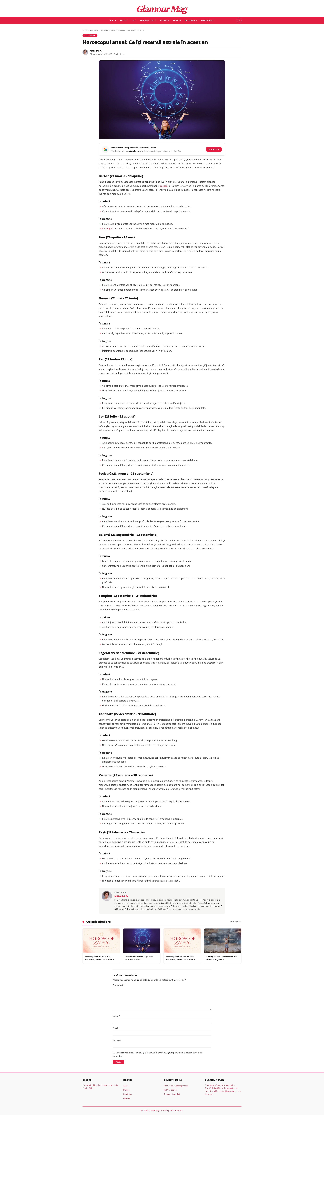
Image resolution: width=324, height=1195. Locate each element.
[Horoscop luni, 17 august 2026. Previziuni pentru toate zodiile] (182, 941)
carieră (163, 185)
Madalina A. (96, 50)
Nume (116, 1016)
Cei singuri (107, 228)
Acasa (113, 20)
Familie (177, 20)
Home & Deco (207, 20)
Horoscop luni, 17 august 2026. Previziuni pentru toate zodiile (180, 958)
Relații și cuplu (148, 20)
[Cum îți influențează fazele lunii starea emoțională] (222, 941)
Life (134, 20)
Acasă (85, 30)
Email (116, 1028)
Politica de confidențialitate (176, 1085)
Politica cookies (170, 1090)
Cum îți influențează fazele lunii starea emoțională (221, 958)
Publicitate (127, 1094)
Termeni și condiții (172, 1094)
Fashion (164, 20)
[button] (239, 20)
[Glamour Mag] (162, 9)
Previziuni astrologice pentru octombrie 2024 (139, 958)
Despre (126, 1090)
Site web (117, 1040)
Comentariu (119, 985)
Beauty (123, 20)
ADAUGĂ (213, 149)
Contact (126, 1098)
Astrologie (191, 20)
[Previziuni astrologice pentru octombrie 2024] (141, 941)
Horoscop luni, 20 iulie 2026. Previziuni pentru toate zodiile (99, 958)
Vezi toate (235, 922)
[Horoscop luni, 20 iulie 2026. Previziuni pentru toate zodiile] (101, 941)
